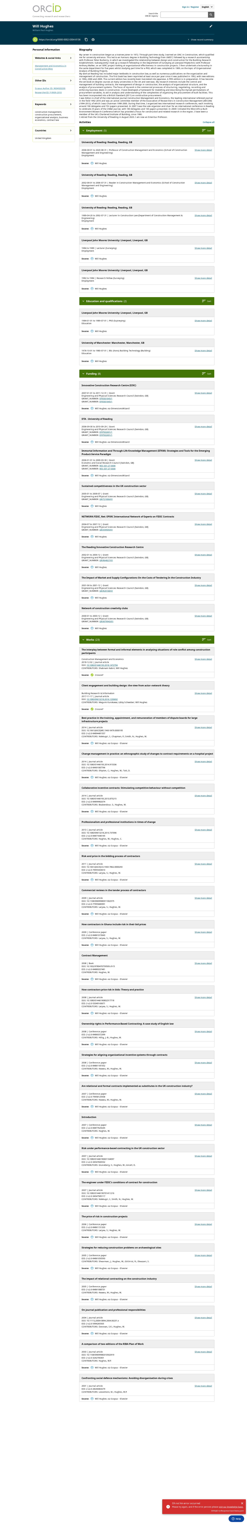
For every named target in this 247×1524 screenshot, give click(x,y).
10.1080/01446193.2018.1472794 (102, 665)
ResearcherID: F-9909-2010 (48, 92)
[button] (208, 122)
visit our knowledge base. (231, 1506)
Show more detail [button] (203, 150)
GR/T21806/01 (106, 499)
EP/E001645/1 (105, 398)
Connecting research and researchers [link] (51, 16)
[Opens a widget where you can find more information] (236, 1519)
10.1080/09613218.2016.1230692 (102, 699)
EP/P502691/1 (105, 432)
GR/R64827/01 (106, 560)
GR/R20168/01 (106, 591)
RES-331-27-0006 (107, 465)
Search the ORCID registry (151, 14)
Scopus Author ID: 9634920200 (50, 88)
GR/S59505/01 (106, 529)
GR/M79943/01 (106, 621)
